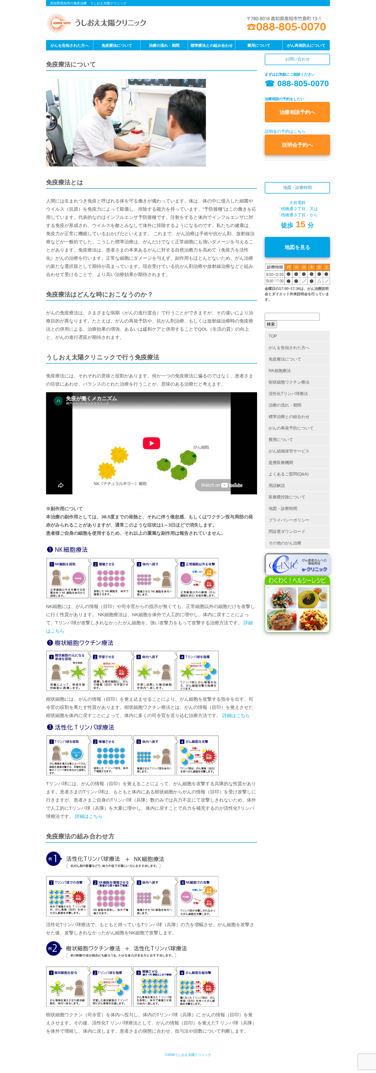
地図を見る (297, 247)
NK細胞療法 (280, 370)
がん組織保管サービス (289, 451)
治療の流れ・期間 (164, 45)
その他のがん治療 (285, 543)
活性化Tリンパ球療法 (288, 393)
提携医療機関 (281, 462)
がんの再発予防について (291, 428)
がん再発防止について (306, 45)
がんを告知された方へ (69, 45)
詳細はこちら (236, 715)
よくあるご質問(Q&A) (288, 474)
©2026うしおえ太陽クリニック (188, 1055)
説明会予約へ (297, 145)
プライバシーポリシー (289, 520)
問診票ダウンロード (287, 531)
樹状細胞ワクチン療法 (289, 382)
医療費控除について (287, 497)
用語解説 (277, 485)
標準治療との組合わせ (289, 416)
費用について (258, 45)
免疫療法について (117, 45)
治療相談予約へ (297, 112)
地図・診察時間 (283, 508)
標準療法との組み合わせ (212, 45)
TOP (273, 336)
